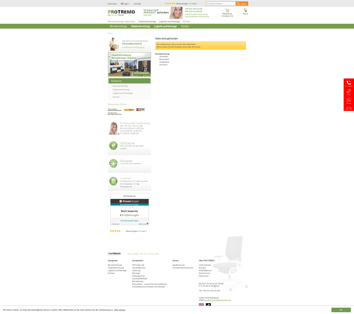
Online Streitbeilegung (209, 297)
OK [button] (341, 310)
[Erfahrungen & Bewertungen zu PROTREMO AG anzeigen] (129, 209)
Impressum (204, 276)
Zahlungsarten (138, 276)
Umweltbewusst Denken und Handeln (148, 286)
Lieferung (136, 270)
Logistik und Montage (169, 21)
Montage (141, 47)
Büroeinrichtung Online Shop (121, 21)
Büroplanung (137, 281)
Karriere (202, 267)
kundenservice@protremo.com (217, 300)
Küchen (186, 21)
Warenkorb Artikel (227, 14)
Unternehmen (205, 265)
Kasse (245, 13)
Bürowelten (126, 160)
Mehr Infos (147, 15)
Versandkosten (138, 267)
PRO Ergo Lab (127, 142)
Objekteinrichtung (147, 21)
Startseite (112, 3)
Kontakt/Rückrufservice (182, 267)
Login (125, 3)
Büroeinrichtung (120, 86)
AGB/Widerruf (205, 270)
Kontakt (137, 3)
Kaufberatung (178, 265)
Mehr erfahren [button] (119, 310)
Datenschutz (204, 273)
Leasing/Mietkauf (139, 278)
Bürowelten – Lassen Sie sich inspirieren (149, 284)
